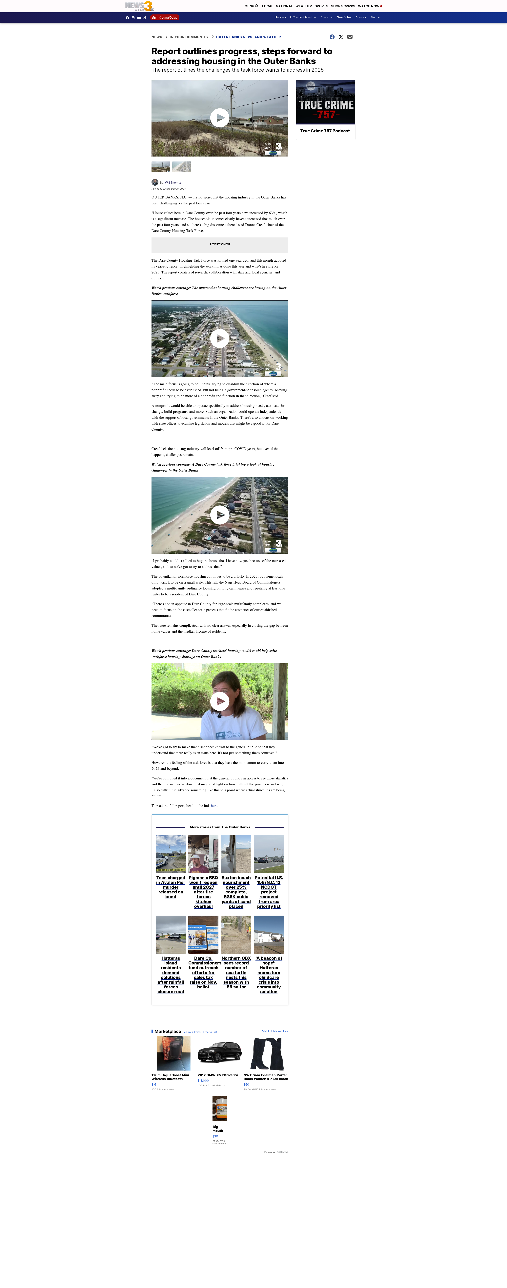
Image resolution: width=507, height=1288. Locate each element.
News (157, 37)
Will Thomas (173, 182)
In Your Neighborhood (303, 17)
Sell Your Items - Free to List (200, 1032)
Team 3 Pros (344, 17)
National (284, 6)
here (214, 805)
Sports (321, 6)
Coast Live (327, 17)
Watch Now (369, 6)
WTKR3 (128, 17)
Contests (361, 17)
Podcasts (281, 17)
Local (267, 6)
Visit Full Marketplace (275, 1031)
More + (375, 17)
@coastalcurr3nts (146, 17)
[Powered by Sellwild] (282, 1152)
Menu (250, 6)
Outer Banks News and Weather (248, 37)
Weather (303, 6)
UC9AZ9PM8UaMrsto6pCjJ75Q (140, 17)
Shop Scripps (343, 6)
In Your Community (189, 37)
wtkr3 (134, 17)
